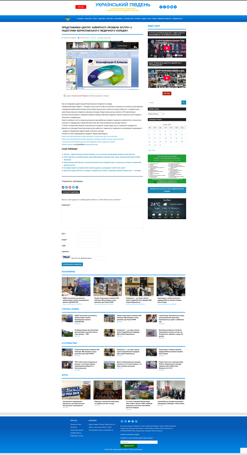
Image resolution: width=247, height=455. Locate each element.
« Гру (149, 150)
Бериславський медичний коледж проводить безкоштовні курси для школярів (89, 136)
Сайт (64, 246)
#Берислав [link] (71, 144)
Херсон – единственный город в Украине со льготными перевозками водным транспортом (99, 154)
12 (171, 134)
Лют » (154, 150)
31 (160, 145)
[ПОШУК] (183, 102)
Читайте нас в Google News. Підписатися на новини (167, 190)
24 (160, 142)
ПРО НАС (167, 93)
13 (176, 134)
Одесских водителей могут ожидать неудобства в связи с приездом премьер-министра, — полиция (102, 170)
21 (182, 138)
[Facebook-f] (160, 7)
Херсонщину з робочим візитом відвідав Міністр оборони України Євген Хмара (169, 300)
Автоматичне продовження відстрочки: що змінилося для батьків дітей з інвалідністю (74, 403)
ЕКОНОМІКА (118, 18)
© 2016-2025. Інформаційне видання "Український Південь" (123, 449)
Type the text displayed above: (81, 258)
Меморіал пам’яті (164, 18)
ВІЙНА (154, 18)
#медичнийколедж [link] (91, 144)
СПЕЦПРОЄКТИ (177, 18)
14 (182, 134)
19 (171, 138)
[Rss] (175, 7)
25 (166, 142)
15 (149, 138)
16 (155, 138)
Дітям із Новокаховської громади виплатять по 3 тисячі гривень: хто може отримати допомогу (129, 364)
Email (64, 240)
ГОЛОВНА (80, 18)
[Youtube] (168, 7)
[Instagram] (164, 7)
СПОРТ (95, 18)
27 (176, 142)
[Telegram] (171, 7)
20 (176, 138)
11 (165, 134)
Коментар (66, 205)
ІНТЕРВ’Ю (137, 18)
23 (155, 142)
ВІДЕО (144, 18)
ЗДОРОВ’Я (101, 18)
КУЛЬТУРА (88, 18)
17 (160, 138)
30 (155, 145)
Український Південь (123, 4)
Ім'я (64, 234)
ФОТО (149, 18)
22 (149, 142)
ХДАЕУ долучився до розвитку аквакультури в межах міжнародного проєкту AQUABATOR (76, 300)
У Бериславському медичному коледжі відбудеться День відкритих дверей (88, 142)
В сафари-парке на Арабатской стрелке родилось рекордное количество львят (94, 168)
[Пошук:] (164, 102)
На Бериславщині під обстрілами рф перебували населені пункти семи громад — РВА (86, 332)
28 (182, 142)
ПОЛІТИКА (109, 18)
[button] (63, 187)
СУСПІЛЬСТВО (129, 18)
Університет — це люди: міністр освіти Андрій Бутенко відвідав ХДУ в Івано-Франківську (139, 300)
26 (171, 142)
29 (149, 145)
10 (160, 134)
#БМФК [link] (64, 144)
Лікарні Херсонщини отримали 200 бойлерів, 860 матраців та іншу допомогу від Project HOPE (106, 300)
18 (165, 138)
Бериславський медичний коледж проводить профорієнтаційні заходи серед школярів (93, 139)
